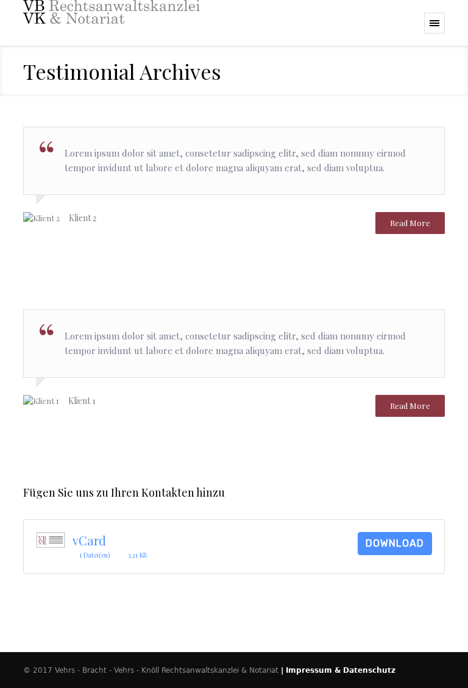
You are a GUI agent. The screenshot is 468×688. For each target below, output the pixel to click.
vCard (89, 540)
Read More (410, 223)
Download (395, 543)
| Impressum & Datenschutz (338, 670)
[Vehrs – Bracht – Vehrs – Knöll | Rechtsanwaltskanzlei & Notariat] (111, 23)
